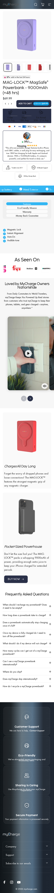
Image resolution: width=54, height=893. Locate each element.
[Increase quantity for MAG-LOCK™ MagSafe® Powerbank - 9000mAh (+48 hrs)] (11, 103)
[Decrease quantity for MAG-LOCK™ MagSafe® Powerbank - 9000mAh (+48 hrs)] (5, 103)
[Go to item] (7, 67)
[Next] (30, 398)
